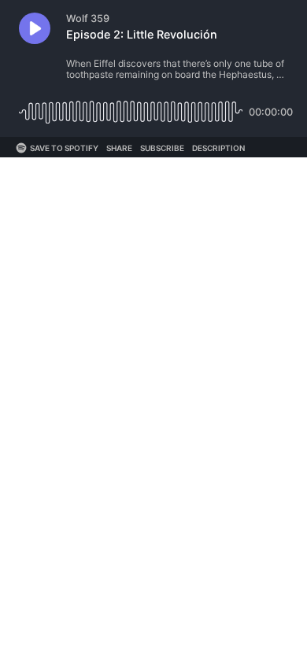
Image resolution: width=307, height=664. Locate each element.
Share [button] (119, 148)
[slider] (130, 106)
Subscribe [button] (162, 148)
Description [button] (218, 148)
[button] (34, 28)
